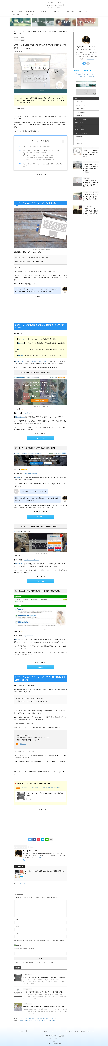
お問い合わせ (29, 15)
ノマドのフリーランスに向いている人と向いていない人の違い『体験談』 (90, 197)
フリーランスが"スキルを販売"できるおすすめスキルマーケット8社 (37, 1018)
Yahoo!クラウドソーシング (40, 361)
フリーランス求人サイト (16, 11)
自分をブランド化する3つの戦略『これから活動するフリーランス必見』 (90, 211)
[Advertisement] (40, 187)
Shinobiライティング (21, 361)
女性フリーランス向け (81, 108)
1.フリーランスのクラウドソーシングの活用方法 (36, 147)
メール (16, 926)
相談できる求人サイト (81, 115)
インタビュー (79, 143)
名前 (16, 919)
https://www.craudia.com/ (31, 560)
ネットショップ (56, 11)
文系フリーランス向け (81, 102)
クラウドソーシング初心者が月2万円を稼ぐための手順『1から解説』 (41, 788)
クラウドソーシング (29, 11)
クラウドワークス (23, 339)
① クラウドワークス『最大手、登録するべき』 (36, 153)
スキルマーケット (43, 11)
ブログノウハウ (70, 11)
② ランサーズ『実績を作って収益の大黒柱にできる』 (38, 155)
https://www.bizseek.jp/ (31, 636)
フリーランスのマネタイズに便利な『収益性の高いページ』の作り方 (90, 183)
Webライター (79, 136)
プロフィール (41, 857)
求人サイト (79, 98)
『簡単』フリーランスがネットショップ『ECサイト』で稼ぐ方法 (36, 1020)
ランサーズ (21, 343)
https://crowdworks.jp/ (30, 413)
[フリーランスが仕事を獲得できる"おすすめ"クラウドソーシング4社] (42, 839)
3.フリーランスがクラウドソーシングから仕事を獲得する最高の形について (42, 165)
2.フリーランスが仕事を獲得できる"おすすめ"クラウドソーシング (41, 150)
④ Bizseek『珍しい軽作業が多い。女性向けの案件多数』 (39, 159)
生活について (79, 140)
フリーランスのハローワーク (54, 1041)
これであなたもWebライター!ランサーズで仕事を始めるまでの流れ (90, 152)
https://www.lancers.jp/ (30, 473)
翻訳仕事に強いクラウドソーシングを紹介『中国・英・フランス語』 (44, 1006)
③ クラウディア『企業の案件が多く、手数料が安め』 (38, 157)
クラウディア (21, 349)
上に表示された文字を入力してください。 (25, 948)
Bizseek (20, 355)
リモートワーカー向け (81, 105)
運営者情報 (16, 15)
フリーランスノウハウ (83, 11)
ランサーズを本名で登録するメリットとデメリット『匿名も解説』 (43, 992)
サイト (16, 933)
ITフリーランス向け (80, 112)
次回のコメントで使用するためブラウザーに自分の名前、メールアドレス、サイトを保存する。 (39, 941)
